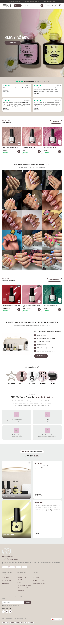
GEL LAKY (36, 577)
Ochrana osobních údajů (24, 585)
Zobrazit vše (56, 121)
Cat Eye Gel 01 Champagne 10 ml (10, 147)
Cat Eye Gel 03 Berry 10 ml (50, 147)
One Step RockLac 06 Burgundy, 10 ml (11, 305)
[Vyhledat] (41, 5)
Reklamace (21, 590)
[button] (59, 141)
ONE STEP (36, 575)
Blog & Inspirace (6, 580)
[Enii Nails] (7, 5)
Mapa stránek (5, 583)
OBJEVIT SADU (40, 356)
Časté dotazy (5, 577)
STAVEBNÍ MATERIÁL (39, 583)
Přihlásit (27, 602)
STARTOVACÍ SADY (38, 580)
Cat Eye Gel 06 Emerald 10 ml (50, 305)
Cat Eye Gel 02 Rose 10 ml (29, 147)
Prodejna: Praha (22, 575)
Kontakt (4, 575)
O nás (19, 582)
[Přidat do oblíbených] (19, 143)
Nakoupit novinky (55, 279)
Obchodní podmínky (23, 588)
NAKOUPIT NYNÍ (11, 44)
